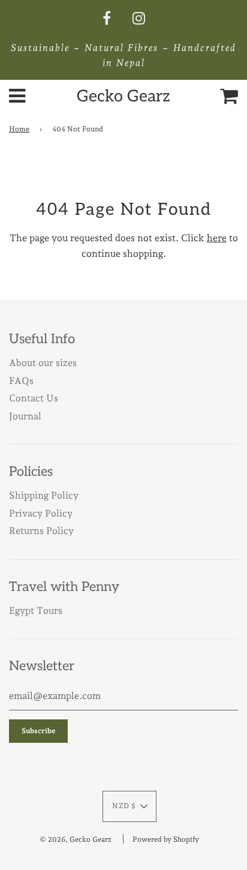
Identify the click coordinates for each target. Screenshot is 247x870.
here (217, 238)
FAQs (21, 380)
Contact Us (33, 398)
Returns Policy (41, 530)
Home (19, 129)
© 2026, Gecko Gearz (76, 839)
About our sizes (43, 362)
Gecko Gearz (123, 96)
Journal (25, 416)
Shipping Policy (44, 495)
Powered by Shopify (165, 839)
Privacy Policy (41, 513)
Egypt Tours (35, 610)
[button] (129, 806)
